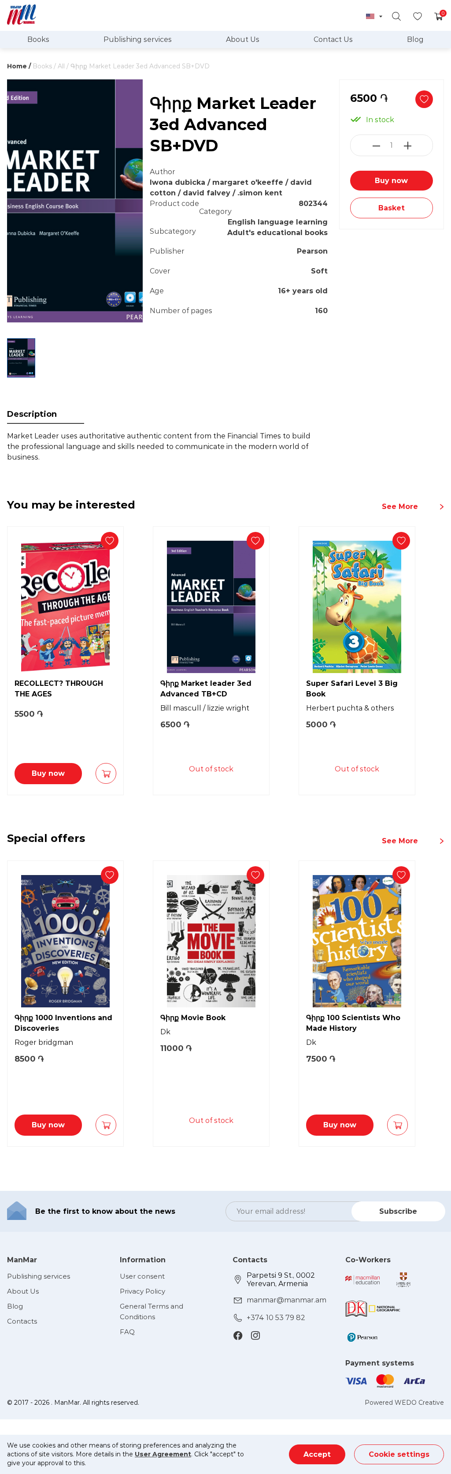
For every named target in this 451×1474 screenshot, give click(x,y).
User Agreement (163, 1454)
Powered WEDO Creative (404, 1403)
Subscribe (398, 1211)
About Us (242, 39)
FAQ (127, 1332)
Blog (415, 39)
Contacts (22, 1321)
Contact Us (333, 39)
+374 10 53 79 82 (276, 1317)
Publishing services (138, 39)
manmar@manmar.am (286, 1300)
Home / (19, 66)
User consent (142, 1276)
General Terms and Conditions (151, 1311)
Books (38, 39)
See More (400, 506)
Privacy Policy (142, 1291)
